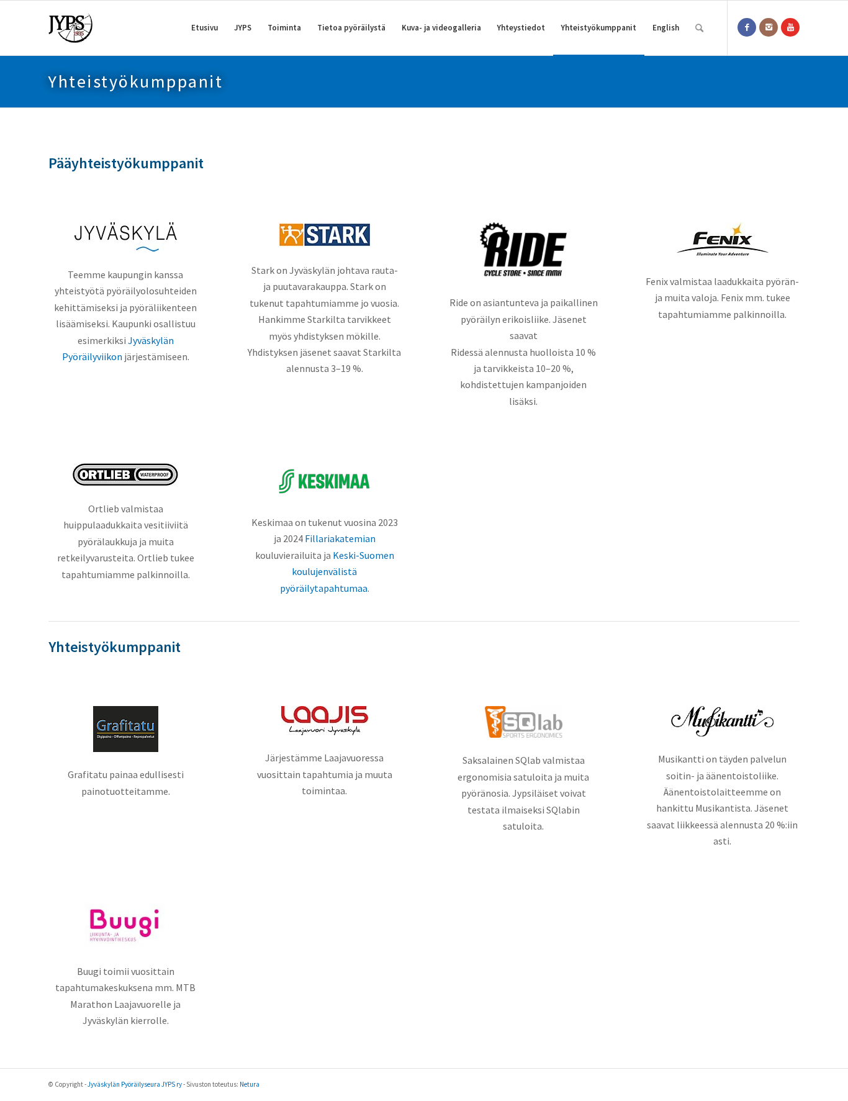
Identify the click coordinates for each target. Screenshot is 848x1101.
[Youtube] (790, 27)
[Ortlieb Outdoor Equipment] (125, 474)
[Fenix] (723, 240)
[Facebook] (746, 27)
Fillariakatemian (340, 538)
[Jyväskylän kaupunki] (125, 237)
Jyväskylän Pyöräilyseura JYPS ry (135, 1084)
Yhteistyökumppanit (135, 81)
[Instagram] (768, 27)
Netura (249, 1084)
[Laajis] (325, 720)
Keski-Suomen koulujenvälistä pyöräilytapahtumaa (337, 571)
